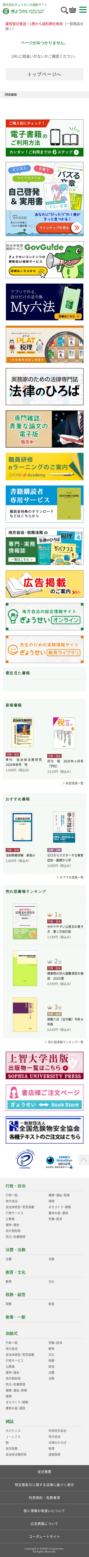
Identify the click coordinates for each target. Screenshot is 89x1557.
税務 (9, 1304)
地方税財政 (13, 1231)
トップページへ (44, 74)
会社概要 (44, 1471)
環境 (51, 1201)
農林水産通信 (58, 1213)
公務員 (10, 1219)
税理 (51, 1448)
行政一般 (12, 1195)
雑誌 (10, 1421)
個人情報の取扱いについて (44, 1510)
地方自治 (12, 1201)
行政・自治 (15, 1186)
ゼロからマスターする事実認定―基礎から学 (65, 857)
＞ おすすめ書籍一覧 (70, 877)
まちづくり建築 (59, 1207)
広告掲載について (45, 1523)
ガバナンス (13, 1430)
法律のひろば (57, 1442)
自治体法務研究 (16, 1454)
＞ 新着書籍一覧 (73, 783)
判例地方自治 (57, 1430)
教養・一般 (15, 1317)
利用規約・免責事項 (44, 1497)
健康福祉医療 (59, 1195)
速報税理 (54, 1454)
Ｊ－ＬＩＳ (13, 1436)
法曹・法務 (15, 1250)
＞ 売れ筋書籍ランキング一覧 (64, 1042)
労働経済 (55, 1219)
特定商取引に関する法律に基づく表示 (44, 1484)
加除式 (12, 1333)
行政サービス (14, 1213)
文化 (51, 1281)
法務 (51, 1259)
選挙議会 (12, 1225)
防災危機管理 (15, 1237)
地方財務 (12, 1448)
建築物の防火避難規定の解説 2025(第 (65, 976)
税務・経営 (15, 1294)
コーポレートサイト (44, 1536)
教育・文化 (15, 1272)
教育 (9, 1281)
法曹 (9, 1259)
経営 (51, 1304)
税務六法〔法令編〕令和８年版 (65, 1021)
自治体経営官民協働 (20, 1207)
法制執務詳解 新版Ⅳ (20, 855)
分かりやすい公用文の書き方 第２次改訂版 (65, 929)
